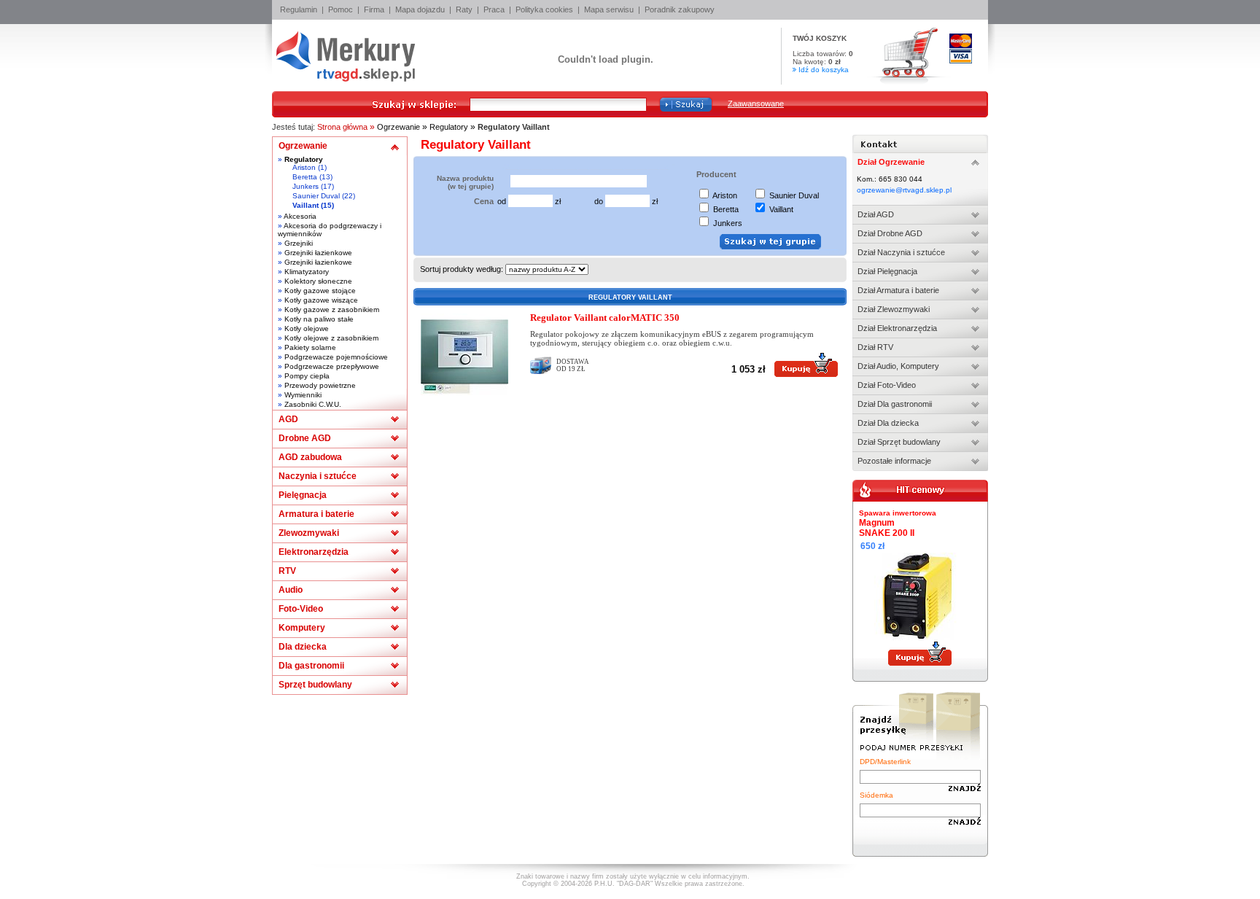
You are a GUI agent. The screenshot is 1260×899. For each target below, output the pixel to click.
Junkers (305, 186)
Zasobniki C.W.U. (312, 404)
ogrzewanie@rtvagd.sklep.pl (904, 190)
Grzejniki (298, 243)
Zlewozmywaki (309, 533)
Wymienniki (303, 395)
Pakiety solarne (310, 347)
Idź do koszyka (823, 70)
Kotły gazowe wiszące (321, 300)
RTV (287, 571)
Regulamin (298, 9)
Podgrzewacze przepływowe (331, 366)
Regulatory (448, 126)
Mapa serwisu (609, 9)
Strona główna (342, 126)
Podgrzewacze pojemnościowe (336, 357)
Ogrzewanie (398, 126)
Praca (494, 9)
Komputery (302, 628)
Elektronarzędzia (314, 552)
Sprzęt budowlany (315, 685)
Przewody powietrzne (320, 385)
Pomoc (340, 9)
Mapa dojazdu (420, 9)
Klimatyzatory (306, 272)
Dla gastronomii (311, 666)
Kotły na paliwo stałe (319, 319)
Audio (291, 590)
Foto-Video (301, 609)
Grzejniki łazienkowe (318, 253)
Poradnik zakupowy (680, 9)
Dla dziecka (303, 647)
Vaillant (305, 205)
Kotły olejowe (306, 328)
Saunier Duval (316, 196)
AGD (288, 419)
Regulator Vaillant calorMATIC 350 (605, 317)
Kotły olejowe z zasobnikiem (331, 338)
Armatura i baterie (316, 514)
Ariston (304, 167)
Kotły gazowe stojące (320, 291)
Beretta (304, 177)
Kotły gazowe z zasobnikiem (331, 309)
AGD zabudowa (310, 457)
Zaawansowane (756, 103)
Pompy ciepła (307, 376)
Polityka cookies (544, 9)
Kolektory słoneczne (318, 281)
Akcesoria (300, 216)
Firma (374, 9)
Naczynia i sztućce (318, 476)
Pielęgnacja (303, 495)
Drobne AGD (305, 438)
